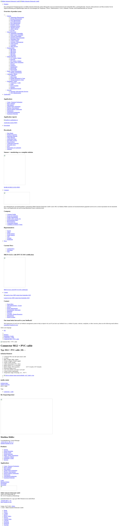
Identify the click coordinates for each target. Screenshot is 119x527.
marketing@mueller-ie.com (11, 325)
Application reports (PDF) (10, 122)
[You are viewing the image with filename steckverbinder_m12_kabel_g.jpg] (19, 375)
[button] (6, 4)
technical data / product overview (5, 383)
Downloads (4, 483)
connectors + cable (8, 391)
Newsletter (3, 485)
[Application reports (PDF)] (11, 120)
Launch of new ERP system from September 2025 (17, 298)
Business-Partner (5, 482)
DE (5, 330)
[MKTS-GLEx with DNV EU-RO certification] (14, 287)
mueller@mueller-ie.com (7, 443)
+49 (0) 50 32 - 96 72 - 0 (7, 442)
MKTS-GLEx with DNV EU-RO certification (16, 289)
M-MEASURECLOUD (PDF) (12, 187)
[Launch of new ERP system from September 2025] (17, 295)
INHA (13, 506)
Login (2, 480)
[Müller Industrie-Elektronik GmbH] (20, 1)
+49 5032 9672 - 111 (6, 500)
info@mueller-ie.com (6, 502)
